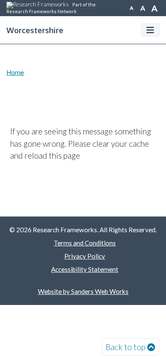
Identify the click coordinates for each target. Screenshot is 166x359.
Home (15, 72)
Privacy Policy (84, 256)
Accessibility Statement (84, 269)
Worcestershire (34, 30)
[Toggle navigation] (150, 30)
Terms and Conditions (85, 243)
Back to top (126, 347)
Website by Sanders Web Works (83, 291)
